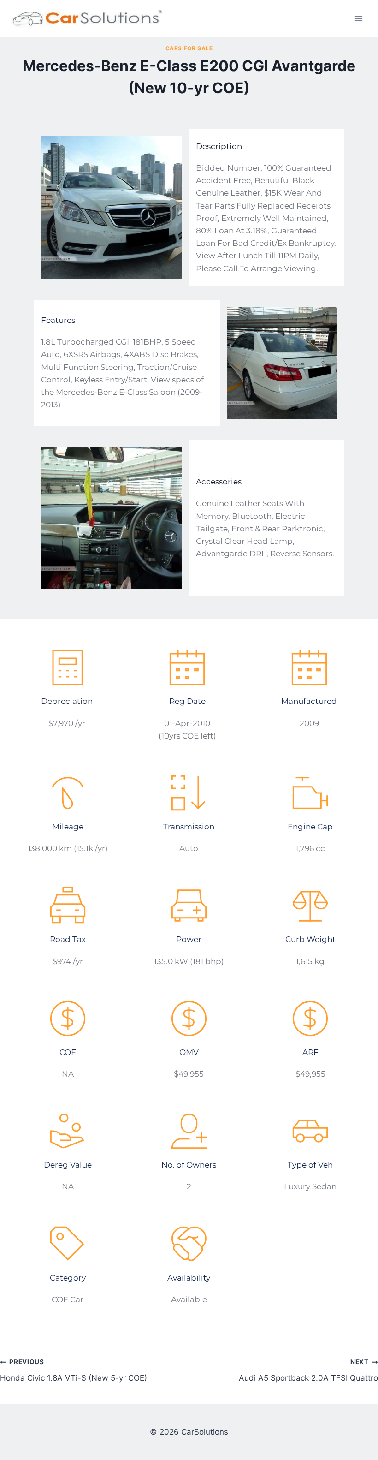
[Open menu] (358, 18)
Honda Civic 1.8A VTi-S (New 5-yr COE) (73, 1370)
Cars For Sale (189, 48)
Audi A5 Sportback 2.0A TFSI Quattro (308, 1370)
